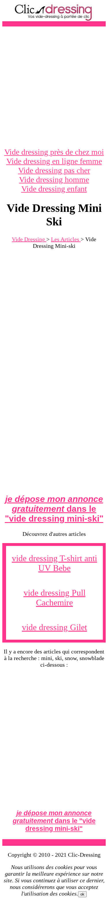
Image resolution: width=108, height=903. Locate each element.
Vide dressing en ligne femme (54, 161)
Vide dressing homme (54, 179)
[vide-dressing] (54, 19)
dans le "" (54, 508)
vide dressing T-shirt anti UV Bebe (54, 563)
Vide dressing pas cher (54, 170)
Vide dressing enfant (54, 188)
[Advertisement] (54, 87)
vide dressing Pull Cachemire (55, 597)
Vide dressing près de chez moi (54, 151)
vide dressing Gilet (54, 627)
